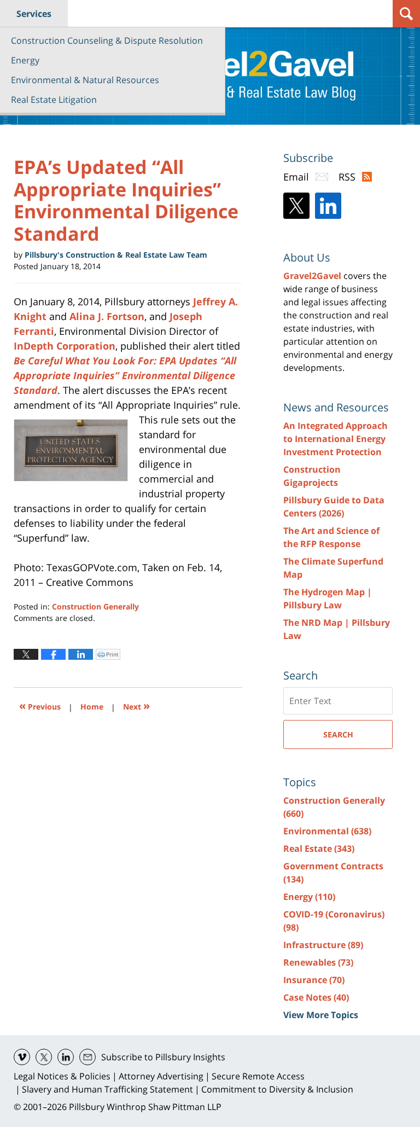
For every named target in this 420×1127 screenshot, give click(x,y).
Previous (40, 705)
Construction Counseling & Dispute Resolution (107, 40)
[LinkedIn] (328, 206)
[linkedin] (65, 1057)
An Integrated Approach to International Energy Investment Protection (335, 439)
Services (33, 14)
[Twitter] (296, 206)
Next (136, 705)
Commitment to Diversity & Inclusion (277, 1089)
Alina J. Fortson (106, 316)
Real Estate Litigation (54, 100)
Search (338, 734)
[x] (44, 1057)
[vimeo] (22, 1057)
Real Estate (318, 849)
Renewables (318, 962)
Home (91, 706)
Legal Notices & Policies (62, 1076)
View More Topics (320, 1015)
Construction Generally (95, 606)
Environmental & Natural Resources (85, 80)
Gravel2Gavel (312, 276)
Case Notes (316, 997)
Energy (25, 60)
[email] (87, 1057)
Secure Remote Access (258, 1076)
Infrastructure (323, 945)
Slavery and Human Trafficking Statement (107, 1089)
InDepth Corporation (64, 345)
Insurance (314, 980)
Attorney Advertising (161, 1076)
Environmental (327, 831)
